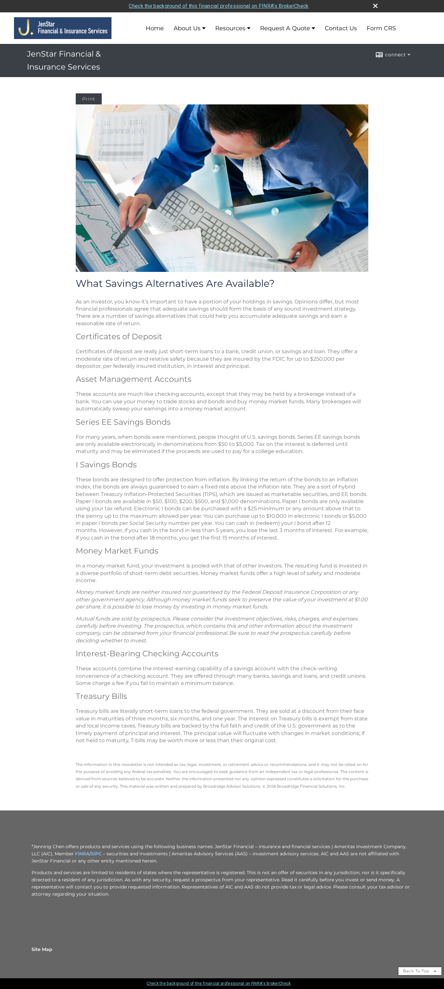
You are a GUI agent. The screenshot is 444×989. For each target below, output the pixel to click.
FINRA (82, 854)
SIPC (96, 854)
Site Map (42, 949)
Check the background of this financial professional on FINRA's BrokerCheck (218, 6)
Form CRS (381, 28)
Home (155, 28)
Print (88, 99)
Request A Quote (285, 28)
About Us (187, 28)
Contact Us (341, 28)
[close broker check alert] (375, 5)
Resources (230, 28)
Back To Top (417, 971)
